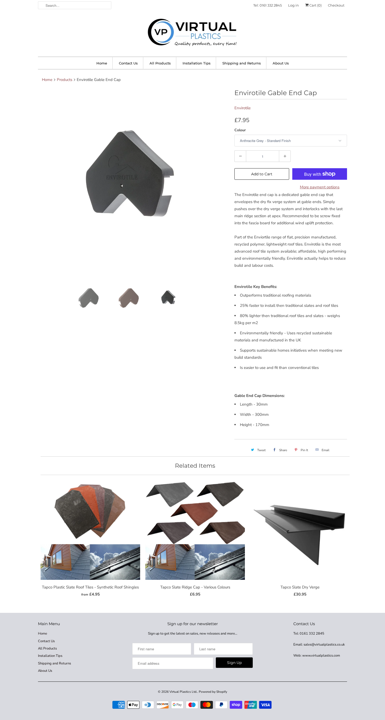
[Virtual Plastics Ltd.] (192, 32)
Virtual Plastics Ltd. (183, 692)
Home (101, 63)
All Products (160, 63)
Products (64, 79)
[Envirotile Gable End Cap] (133, 184)
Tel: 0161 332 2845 (267, 5)
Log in (293, 5)
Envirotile (242, 108)
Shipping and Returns (241, 63)
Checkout (336, 5)
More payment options (319, 187)
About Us (281, 63)
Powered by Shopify (213, 692)
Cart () (315, 5)
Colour (240, 130)
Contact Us (128, 63)
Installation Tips (197, 63)
